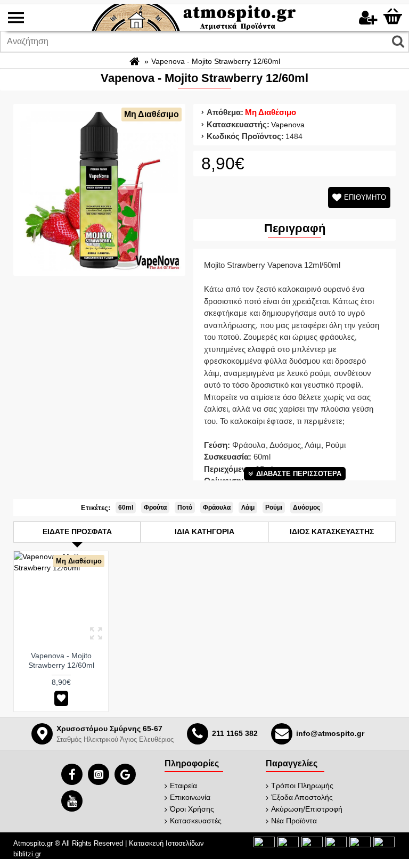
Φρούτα (155, 507)
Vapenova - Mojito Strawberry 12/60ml (61, 660)
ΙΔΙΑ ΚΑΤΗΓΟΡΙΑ (204, 531)
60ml (125, 507)
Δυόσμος (306, 507)
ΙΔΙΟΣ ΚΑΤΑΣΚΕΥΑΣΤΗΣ (332, 531)
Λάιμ (248, 507)
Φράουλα (217, 507)
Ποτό (184, 507)
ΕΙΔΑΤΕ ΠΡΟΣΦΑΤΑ (77, 531)
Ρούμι (273, 507)
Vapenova (288, 124)
